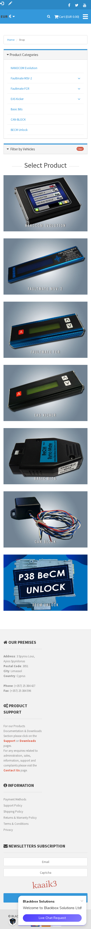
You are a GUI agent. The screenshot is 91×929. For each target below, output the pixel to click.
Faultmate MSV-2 (21, 78)
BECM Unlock (19, 130)
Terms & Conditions (16, 824)
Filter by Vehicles (23, 149)
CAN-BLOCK (18, 120)
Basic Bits (16, 109)
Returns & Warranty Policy (20, 818)
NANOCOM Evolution (24, 68)
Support (9, 741)
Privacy (8, 830)
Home (10, 39)
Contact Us (12, 770)
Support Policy (13, 805)
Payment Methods (15, 799)
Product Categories (24, 54)
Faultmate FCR (20, 89)
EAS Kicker (17, 99)
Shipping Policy (13, 812)
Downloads (28, 741)
